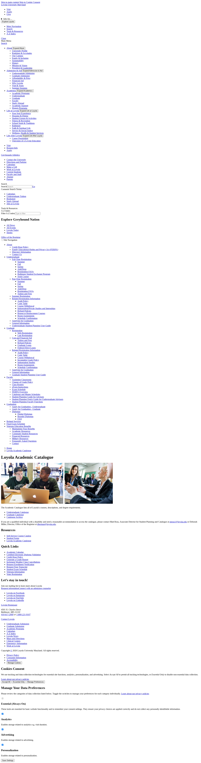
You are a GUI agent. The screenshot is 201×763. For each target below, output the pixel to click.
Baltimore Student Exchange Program (34, 274)
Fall (19, 264)
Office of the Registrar (10, 237)
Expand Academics (25, 91)
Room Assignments (26, 316)
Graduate (16, 98)
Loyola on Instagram (15, 595)
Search (4, 43)
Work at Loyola (13, 169)
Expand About (18, 48)
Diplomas (16, 411)
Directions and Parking (16, 162)
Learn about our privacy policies (15, 679)
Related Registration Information (26, 298)
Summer (21, 262)
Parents (10, 179)
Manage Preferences (35, 682)
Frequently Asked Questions (24, 441)
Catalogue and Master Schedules (26, 394)
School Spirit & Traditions (23, 123)
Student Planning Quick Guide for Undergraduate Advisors (37, 399)
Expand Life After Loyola (32, 136)
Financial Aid (18, 81)
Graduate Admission (21, 76)
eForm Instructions (20, 387)
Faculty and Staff (14, 174)
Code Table (22, 303)
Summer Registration (21, 296)
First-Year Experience (21, 113)
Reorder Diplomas (25, 416)
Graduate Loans (24, 345)
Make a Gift (12, 167)
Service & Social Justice (22, 130)
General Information (21, 323)
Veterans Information (16, 572)
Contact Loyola (7, 619)
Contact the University (16, 159)
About (9, 48)
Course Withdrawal (26, 306)
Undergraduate (18, 96)
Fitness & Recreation (21, 121)
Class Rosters (18, 384)
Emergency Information (17, 643)
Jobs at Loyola (13, 204)
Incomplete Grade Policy (28, 360)
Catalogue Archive (15, 517)
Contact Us (17, 254)
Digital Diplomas (25, 414)
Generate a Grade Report (17, 559)
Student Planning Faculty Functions (27, 402)
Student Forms (13, 538)
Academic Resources (21, 431)
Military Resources (20, 438)
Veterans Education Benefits (19, 426)
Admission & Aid (14, 70)
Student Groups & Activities (24, 118)
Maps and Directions (15, 638)
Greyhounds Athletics (10, 155)
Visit (9, 9)
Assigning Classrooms (21, 379)
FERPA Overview (20, 392)
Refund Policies (24, 311)
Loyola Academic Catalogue (19, 541)
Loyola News (12, 636)
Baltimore (16, 126)
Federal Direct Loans (27, 348)
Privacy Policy (13, 655)
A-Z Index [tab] (11, 34)
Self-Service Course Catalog (19, 536)
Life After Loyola (14, 135)
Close (3, 38)
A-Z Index (11, 633)
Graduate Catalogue (15, 515)
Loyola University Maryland (13, 5)
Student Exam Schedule (17, 569)
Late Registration (25, 335)
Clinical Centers (13, 641)
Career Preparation (20, 138)
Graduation (11, 404)
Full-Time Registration (21, 259)
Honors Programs (19, 108)
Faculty (15, 101)
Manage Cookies (14, 663)
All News (11, 225)
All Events (11, 228)
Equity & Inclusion (20, 58)
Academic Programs (21, 93)
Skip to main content (10, 2)
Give (9, 14)
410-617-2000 (7, 614)
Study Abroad (18, 103)
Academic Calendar (15, 552)
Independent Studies (26, 362)
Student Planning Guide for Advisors (28, 397)
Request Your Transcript (17, 567)
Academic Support (20, 105)
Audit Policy (23, 301)
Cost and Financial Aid (22, 338)
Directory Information (21, 252)
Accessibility (12, 660)
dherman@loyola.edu (46, 524)
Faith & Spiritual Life (21, 128)
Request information (10, 588)
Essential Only (19, 682)
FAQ (20, 419)
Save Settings (7, 760)
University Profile (19, 51)
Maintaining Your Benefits (23, 429)
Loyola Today (13, 230)
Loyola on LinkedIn (15, 600)
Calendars (11, 164)
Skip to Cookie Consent (29, 2)
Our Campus (17, 56)
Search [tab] (9, 29)
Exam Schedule (19, 389)
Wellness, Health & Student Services (28, 133)
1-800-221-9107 (23, 614)
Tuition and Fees (25, 294)
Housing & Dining (20, 116)
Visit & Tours (18, 85)
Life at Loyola (13, 111)
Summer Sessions (19, 88)
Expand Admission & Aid (32, 71)
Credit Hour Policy (20, 247)
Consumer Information (16, 657)
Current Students (14, 172)
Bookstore (11, 199)
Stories (9, 232)
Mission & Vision (19, 65)
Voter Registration (14, 574)
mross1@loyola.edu (178, 522)
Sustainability (18, 60)
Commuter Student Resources (25, 434)
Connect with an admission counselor (35, 588)
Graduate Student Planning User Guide (29, 375)
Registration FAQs (26, 271)
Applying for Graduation (23, 321)
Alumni (10, 177)
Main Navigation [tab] (14, 26)
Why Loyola (17, 83)
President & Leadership (22, 68)
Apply (9, 12)
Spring (20, 267)
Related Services (14, 421)
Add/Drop (22, 269)
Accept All (6, 682)
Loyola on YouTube (15, 598)
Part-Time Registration (21, 279)
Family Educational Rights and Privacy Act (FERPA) (35, 249)
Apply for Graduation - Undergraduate (28, 407)
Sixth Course (23, 276)
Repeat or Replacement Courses (31, 313)
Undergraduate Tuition (16, 196)
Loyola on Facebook (15, 593)
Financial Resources (20, 436)
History (15, 63)
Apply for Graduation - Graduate (26, 409)
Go (33, 186)
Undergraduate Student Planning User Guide (31, 325)
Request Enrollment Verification (20, 564)
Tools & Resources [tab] (15, 31)
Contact (15, 443)
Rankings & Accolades (22, 53)
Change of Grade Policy (22, 382)
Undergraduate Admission (23, 73)
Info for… (7, 19)
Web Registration (25, 333)
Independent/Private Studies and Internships (36, 308)
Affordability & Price (21, 78)
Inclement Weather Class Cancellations (23, 562)
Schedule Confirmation (27, 318)
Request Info (12, 148)
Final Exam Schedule (16, 424)
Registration (17, 330)
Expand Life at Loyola (28, 111)
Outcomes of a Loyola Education (26, 141)
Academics (11, 90)
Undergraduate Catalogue (18, 512)
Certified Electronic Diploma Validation (24, 554)
